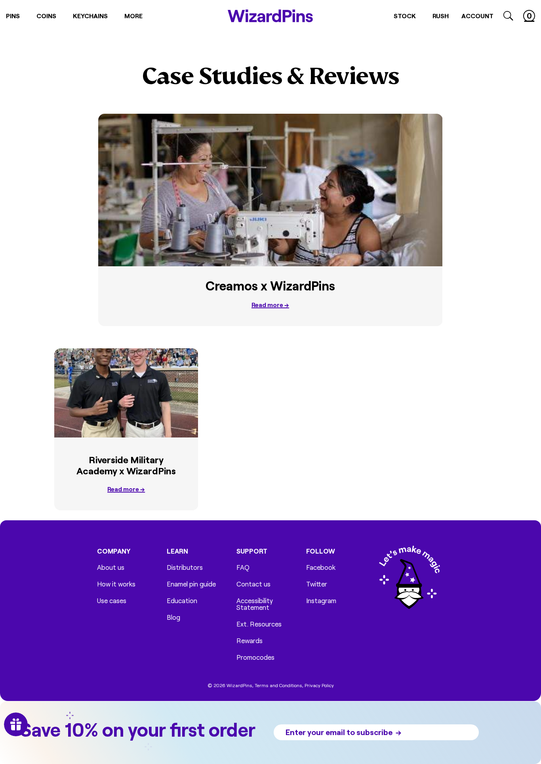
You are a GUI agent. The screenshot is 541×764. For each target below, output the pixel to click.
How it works (116, 584)
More (133, 15)
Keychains (90, 15)
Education (182, 600)
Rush (440, 15)
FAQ (243, 567)
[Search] (508, 16)
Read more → (270, 304)
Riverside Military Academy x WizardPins (126, 465)
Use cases (111, 600)
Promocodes (255, 657)
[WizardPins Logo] (270, 16)
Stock (405, 15)
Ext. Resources (259, 624)
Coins (46, 15)
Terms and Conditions (278, 685)
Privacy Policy (319, 685)
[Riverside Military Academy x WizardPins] (126, 392)
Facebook (320, 567)
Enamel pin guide (191, 584)
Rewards (249, 640)
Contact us (253, 584)
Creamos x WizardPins (270, 285)
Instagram (321, 600)
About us (110, 567)
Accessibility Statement (254, 604)
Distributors (185, 567)
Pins (13, 15)
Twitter (316, 584)
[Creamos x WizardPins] (270, 190)
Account (477, 15)
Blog (173, 617)
